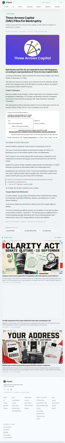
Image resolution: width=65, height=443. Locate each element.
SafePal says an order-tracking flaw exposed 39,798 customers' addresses (26, 365)
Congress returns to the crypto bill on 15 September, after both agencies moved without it (30, 276)
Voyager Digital (22, 195)
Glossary (27, 408)
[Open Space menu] (43, 6)
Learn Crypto (28, 403)
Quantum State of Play (42, 405)
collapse (12, 156)
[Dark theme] (61, 2)
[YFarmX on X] (8, 389)
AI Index (38, 408)
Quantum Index (40, 413)
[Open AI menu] (15, 6)
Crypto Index (39, 411)
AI (13, 6)
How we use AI (7, 427)
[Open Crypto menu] (24, 6)
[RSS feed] (4, 389)
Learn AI (27, 400)
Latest (6, 6)
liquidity (27, 158)
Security (48, 6)
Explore (57, 6)
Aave (21, 176)
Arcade (54, 400)
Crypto (20, 6)
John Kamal (14, 31)
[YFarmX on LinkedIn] (11, 389)
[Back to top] (62, 380)
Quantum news (16, 408)
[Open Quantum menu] (34, 6)
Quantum (30, 6)
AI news (14, 403)
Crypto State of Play (41, 403)
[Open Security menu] (52, 6)
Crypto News (10, 13)
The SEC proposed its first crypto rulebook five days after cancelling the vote (26, 320)
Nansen (29, 86)
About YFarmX (55, 403)
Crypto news (15, 405)
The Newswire (15, 400)
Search (54, 408)
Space (39, 6)
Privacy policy (7, 435)
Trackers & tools (40, 416)
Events (38, 418)
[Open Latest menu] (10, 6)
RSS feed (5, 432)
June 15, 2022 (28, 184)
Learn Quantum (29, 405)
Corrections (6, 429)
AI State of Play (40, 400)
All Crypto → (58, 237)
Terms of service (7, 437)
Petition (18, 142)
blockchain (11, 86)
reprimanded (10, 99)
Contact (54, 405)
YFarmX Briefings (16, 411)
